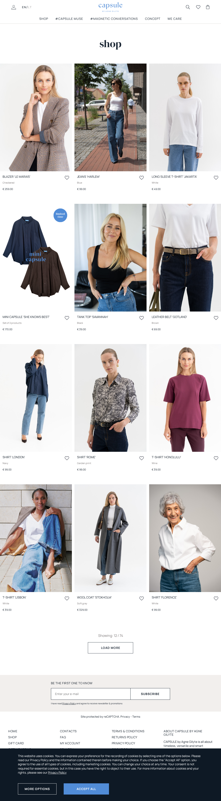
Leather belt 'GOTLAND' (169, 317)
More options (37, 789)
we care (174, 19)
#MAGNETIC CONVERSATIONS (114, 19)
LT (30, 7)
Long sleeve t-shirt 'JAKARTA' (174, 177)
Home (12, 731)
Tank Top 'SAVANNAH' (92, 317)
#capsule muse (69, 19)
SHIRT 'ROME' (86, 457)
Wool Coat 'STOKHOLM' (94, 597)
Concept (152, 19)
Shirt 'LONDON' (14, 457)
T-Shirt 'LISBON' (14, 597)
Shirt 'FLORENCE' (164, 597)
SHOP (43, 19)
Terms (136, 716)
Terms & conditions (128, 731)
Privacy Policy (69, 703)
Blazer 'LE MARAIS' (16, 177)
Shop (12, 737)
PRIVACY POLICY (123, 743)
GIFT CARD (16, 743)
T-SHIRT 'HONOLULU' (166, 457)
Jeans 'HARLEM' (88, 177)
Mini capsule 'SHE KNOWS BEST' (26, 317)
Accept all (86, 789)
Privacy (125, 716)
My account (70, 743)
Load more (110, 648)
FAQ (63, 737)
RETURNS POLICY (124, 737)
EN (24, 7)
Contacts (68, 731)
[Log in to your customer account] (13, 7)
